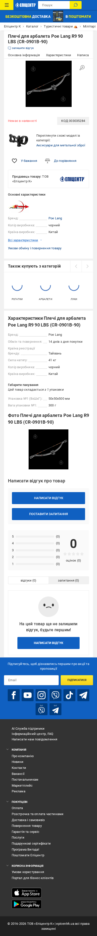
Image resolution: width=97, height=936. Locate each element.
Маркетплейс (22, 785)
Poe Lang (55, 218)
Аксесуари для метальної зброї (60, 145)
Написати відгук (48, 498)
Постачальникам (25, 779)
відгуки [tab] (26, 580)
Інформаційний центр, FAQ (32, 734)
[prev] (76, 266)
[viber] (55, 695)
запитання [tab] (66, 580)
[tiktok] (69, 695)
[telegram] (83, 695)
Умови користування (28, 872)
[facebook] (14, 695)
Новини (18, 762)
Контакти (19, 768)
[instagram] (42, 695)
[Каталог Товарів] (6, 5)
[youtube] (28, 695)
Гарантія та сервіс (26, 832)
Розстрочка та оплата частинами (38, 814)
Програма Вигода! (25, 849)
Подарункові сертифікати (31, 843)
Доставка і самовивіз (28, 820)
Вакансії (18, 774)
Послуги (18, 837)
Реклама (18, 791)
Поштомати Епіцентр (28, 855)
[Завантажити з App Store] (27, 893)
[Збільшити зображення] (82, 68)
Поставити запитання (48, 514)
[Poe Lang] (20, 206)
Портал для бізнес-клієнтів (33, 878)
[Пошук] (76, 5)
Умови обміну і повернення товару (34, 248)
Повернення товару (27, 826)
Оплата (17, 808)
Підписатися (77, 680)
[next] (87, 266)
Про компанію (23, 756)
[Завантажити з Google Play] (27, 904)
